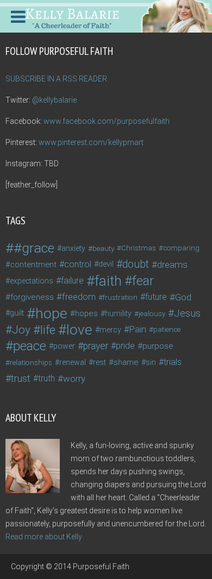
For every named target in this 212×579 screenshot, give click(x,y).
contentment (33, 264)
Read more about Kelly (43, 536)
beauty (103, 248)
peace (29, 346)
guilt (17, 313)
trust (20, 378)
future (156, 297)
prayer (95, 346)
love (79, 329)
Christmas (138, 248)
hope (51, 313)
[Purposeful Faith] (106, 15)
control (77, 264)
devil (106, 264)
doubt (135, 264)
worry (74, 378)
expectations (31, 280)
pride (125, 346)
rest (99, 362)
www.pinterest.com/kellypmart (91, 142)
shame (126, 362)
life (47, 329)
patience (166, 329)
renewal (72, 362)
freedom (79, 297)
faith (108, 280)
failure (72, 280)
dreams (172, 264)
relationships (31, 362)
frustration (120, 297)
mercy (110, 329)
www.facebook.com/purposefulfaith (106, 121)
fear (143, 280)
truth (46, 378)
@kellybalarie (54, 100)
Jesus (187, 313)
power (64, 346)
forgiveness (32, 297)
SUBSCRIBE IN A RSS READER (56, 78)
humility (118, 313)
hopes (86, 313)
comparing (181, 248)
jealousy (152, 313)
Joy (21, 329)
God (183, 297)
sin (151, 362)
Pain (137, 329)
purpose (157, 346)
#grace (34, 248)
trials (173, 362)
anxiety (73, 248)
